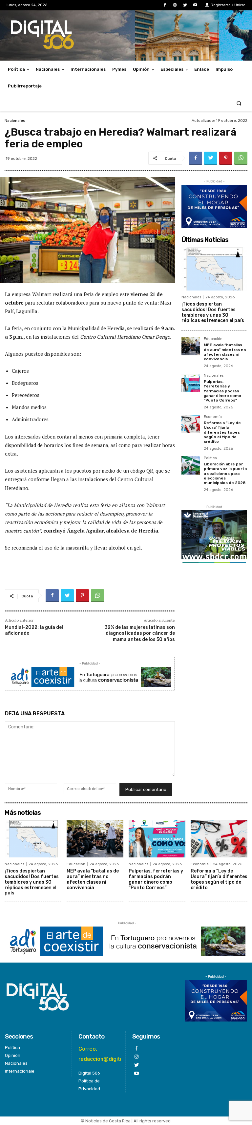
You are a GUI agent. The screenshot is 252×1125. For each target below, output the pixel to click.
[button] (239, 103)
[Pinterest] (225, 158)
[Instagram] (175, 5)
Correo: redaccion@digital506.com (112, 1053)
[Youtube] (195, 5)
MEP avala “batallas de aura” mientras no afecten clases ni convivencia (225, 352)
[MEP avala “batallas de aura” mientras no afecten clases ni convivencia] (190, 346)
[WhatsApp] (240, 158)
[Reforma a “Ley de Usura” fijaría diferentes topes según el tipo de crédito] (190, 424)
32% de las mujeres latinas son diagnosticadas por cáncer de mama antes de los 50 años (140, 633)
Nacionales (15, 120)
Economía (213, 417)
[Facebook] (164, 5)
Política (210, 458)
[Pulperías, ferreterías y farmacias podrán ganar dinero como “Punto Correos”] (190, 383)
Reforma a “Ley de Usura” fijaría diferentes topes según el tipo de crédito (222, 432)
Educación (213, 339)
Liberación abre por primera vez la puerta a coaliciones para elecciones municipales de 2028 (225, 473)
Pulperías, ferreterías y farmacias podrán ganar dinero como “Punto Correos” (222, 391)
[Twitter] (185, 5)
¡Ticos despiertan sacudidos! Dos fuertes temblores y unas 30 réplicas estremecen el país (212, 312)
